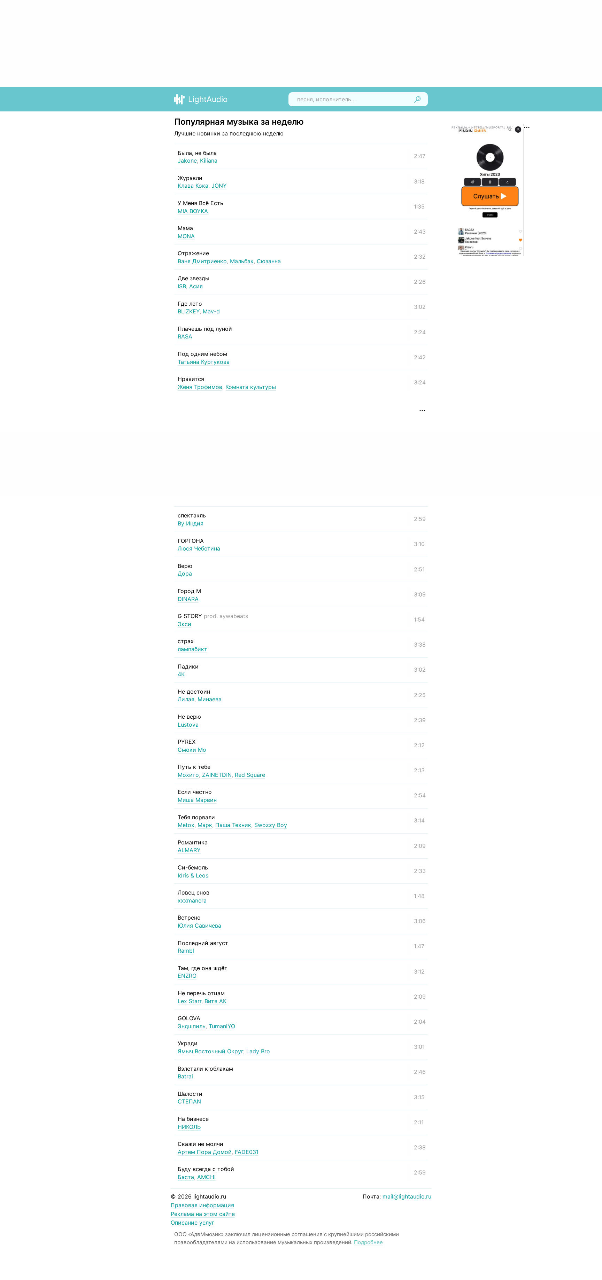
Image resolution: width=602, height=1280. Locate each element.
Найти (417, 99)
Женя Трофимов (200, 386)
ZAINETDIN (217, 774)
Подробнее (368, 1242)
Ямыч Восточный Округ (210, 1051)
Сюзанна (269, 261)
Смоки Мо (192, 749)
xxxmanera (192, 900)
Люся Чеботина (199, 548)
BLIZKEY (189, 311)
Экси (184, 624)
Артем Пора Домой (205, 1151)
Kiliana (208, 160)
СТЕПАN (189, 1101)
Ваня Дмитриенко (202, 261)
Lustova (188, 724)
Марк (205, 824)
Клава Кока (193, 185)
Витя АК (215, 1001)
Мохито (188, 774)
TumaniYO (222, 1026)
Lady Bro (258, 1051)
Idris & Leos (193, 875)
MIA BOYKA (193, 211)
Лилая (186, 699)
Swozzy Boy (270, 824)
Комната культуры (250, 386)
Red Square (250, 774)
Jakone (187, 160)
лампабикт (192, 649)
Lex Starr (189, 1001)
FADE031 (246, 1151)
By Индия (190, 523)
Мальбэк (242, 261)
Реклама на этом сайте (203, 1213)
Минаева (210, 699)
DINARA (188, 598)
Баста (186, 1176)
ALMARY (189, 849)
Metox (186, 824)
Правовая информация (202, 1205)
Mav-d (211, 311)
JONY (219, 185)
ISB (182, 286)
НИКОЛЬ (189, 1126)
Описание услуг (192, 1222)
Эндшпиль (192, 1026)
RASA (185, 336)
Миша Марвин (197, 799)
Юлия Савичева (199, 925)
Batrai (185, 1076)
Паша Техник (233, 824)
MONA (186, 236)
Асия (196, 286)
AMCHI (206, 1176)
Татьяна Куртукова (204, 361)
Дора (185, 573)
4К (181, 674)
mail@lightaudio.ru (407, 1196)
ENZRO (187, 975)
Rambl (186, 950)
